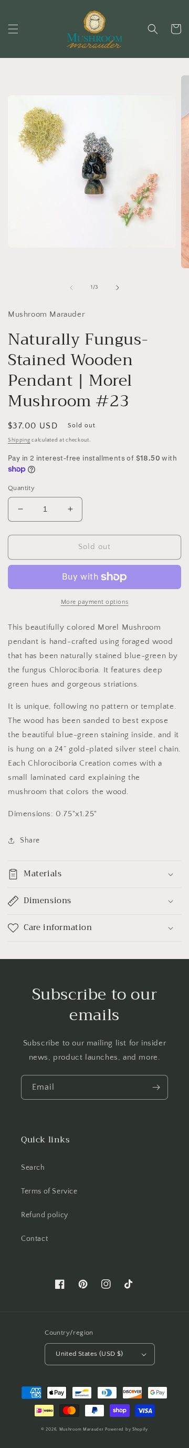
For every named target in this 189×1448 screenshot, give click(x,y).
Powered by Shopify (126, 1429)
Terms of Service (49, 1191)
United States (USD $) (89, 1353)
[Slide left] (71, 287)
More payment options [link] (95, 602)
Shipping (19, 440)
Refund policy (44, 1215)
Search (33, 1167)
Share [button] (30, 840)
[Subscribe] (155, 1087)
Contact (34, 1239)
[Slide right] (117, 287)
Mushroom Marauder (81, 1429)
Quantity (21, 488)
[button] (13, 29)
